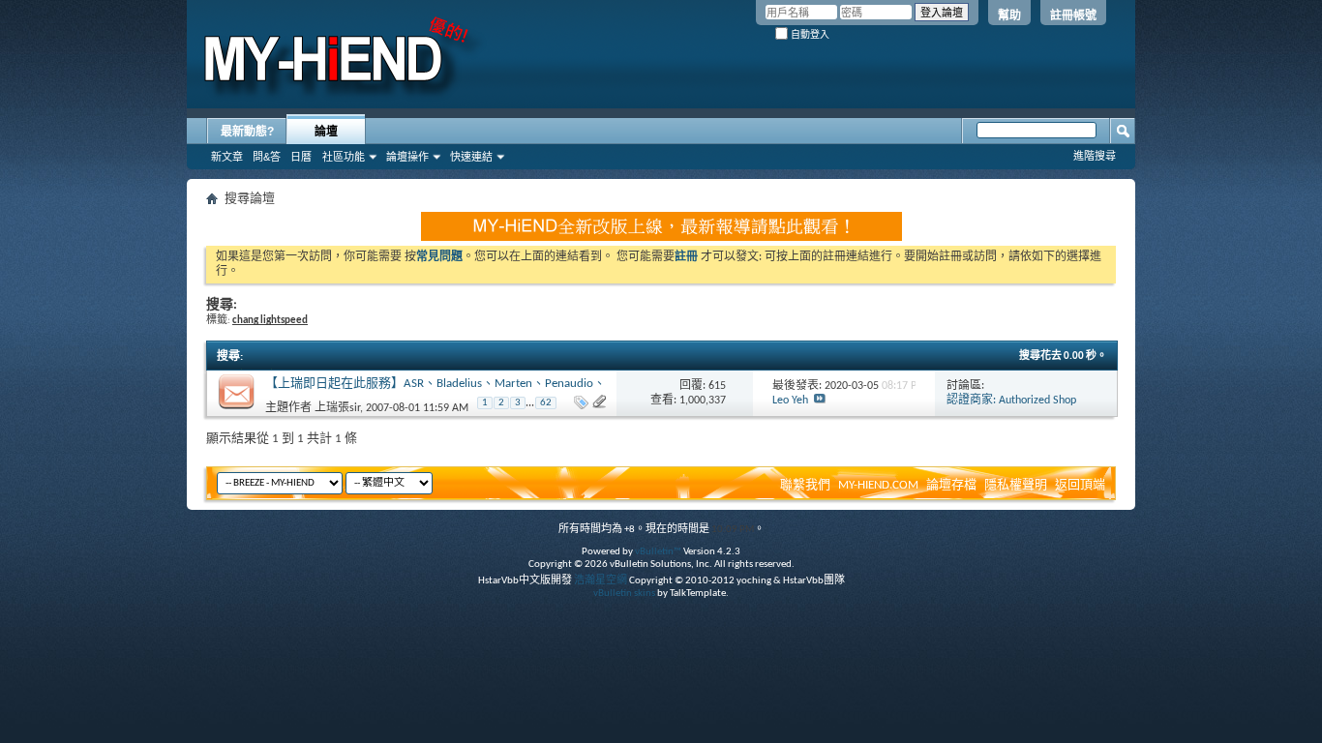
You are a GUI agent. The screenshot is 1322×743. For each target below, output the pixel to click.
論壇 (326, 131)
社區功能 (343, 157)
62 (546, 403)
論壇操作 (407, 157)
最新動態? (247, 131)
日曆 (301, 157)
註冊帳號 (1073, 15)
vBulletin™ (658, 552)
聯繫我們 (805, 485)
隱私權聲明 (1015, 485)
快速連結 (471, 157)
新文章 (227, 157)
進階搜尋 (1094, 156)
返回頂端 (1080, 485)
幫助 (1009, 15)
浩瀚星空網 (600, 581)
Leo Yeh (790, 400)
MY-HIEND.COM (878, 485)
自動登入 (808, 34)
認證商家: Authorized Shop (1011, 400)
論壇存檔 (951, 485)
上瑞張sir (337, 408)
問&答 (267, 157)
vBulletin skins (624, 593)
